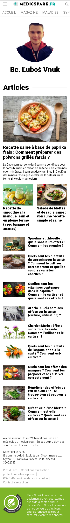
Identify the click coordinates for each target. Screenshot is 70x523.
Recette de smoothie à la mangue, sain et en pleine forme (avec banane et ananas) (16, 218)
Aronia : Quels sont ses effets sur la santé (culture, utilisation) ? (45, 311)
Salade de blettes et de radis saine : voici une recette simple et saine (51, 214)
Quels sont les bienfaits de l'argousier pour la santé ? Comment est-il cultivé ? (46, 351)
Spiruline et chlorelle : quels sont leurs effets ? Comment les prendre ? (47, 242)
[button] (4, 4)
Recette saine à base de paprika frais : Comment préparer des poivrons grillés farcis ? (34, 152)
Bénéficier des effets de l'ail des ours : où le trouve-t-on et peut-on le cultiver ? (47, 393)
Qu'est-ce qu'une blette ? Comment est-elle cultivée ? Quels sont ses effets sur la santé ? (47, 413)
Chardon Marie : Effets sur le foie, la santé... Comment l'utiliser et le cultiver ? (46, 331)
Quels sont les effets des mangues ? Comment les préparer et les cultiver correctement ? (47, 372)
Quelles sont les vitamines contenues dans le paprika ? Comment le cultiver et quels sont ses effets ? (45, 291)
